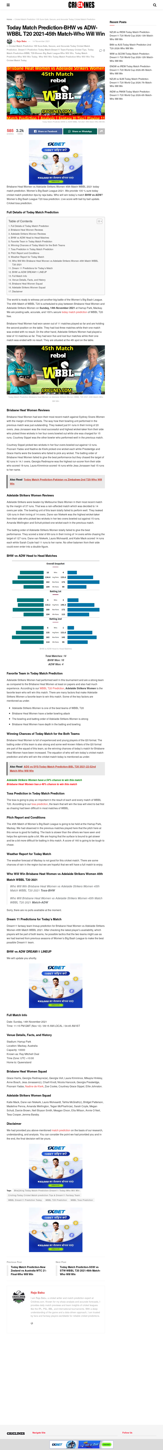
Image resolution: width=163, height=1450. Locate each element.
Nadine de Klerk (34, 1086)
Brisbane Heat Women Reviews (27, 229)
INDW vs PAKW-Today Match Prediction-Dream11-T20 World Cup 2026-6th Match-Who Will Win (131, 95)
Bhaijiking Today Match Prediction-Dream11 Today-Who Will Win (47, 1190)
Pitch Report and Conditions (25, 253)
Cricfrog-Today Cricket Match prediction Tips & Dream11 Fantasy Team (44, 1195)
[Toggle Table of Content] (98, 221)
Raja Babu (22, 41)
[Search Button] (154, 5)
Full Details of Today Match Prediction (30, 226)
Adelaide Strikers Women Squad (28, 287)
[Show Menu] (8, 5)
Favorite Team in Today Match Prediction (31, 241)
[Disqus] (56, 1378)
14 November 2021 (41, 41)
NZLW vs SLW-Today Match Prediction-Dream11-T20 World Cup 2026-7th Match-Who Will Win (131, 82)
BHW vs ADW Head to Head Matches (30, 237)
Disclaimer (17, 291)
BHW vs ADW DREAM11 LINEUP (29, 272)
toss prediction (40, 804)
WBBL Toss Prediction (82, 1200)
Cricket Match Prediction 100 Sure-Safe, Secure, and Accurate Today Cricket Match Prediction (54, 19)
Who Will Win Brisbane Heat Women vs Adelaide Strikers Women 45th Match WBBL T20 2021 (55, 262)
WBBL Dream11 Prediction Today (25, 1200)
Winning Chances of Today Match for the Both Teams (38, 245)
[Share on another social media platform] (101, 131)
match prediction (61, 1130)
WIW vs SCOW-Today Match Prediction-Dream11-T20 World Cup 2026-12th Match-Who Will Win (132, 57)
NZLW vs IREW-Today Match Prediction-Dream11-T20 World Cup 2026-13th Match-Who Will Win (132, 35)
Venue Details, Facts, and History (29, 279)
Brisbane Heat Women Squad (27, 283)
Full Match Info (19, 276)
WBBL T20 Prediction (52, 688)
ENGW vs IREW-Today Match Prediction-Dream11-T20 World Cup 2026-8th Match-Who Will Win (131, 70)
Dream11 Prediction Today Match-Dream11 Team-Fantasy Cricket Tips (52, 49)
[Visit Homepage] (81, 5)
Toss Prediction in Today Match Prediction (32, 249)
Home (9, 19)
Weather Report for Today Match (27, 256)
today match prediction (74, 312)
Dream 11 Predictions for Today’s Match (32, 268)
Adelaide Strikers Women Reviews (28, 233)
